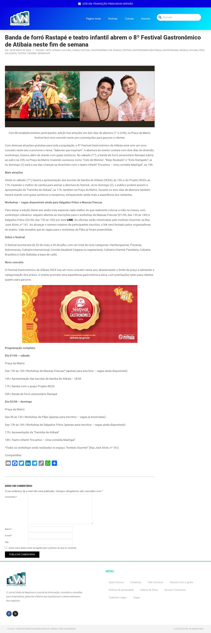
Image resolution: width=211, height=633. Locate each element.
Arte (48, 50)
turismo (32, 53)
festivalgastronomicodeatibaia (141, 50)
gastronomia (170, 50)
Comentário (11, 497)
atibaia (56, 50)
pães (201, 50)
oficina (193, 50)
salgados (11, 53)
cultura (66, 50)
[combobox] (179, 17)
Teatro (22, 53)
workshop (44, 53)
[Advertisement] (183, 115)
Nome (8, 529)
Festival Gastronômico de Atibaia (100, 50)
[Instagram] (15, 613)
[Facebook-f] (9, 613)
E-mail (8, 535)
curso (75, 50)
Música (184, 50)
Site (7, 542)
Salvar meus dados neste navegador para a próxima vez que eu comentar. (43, 548)
